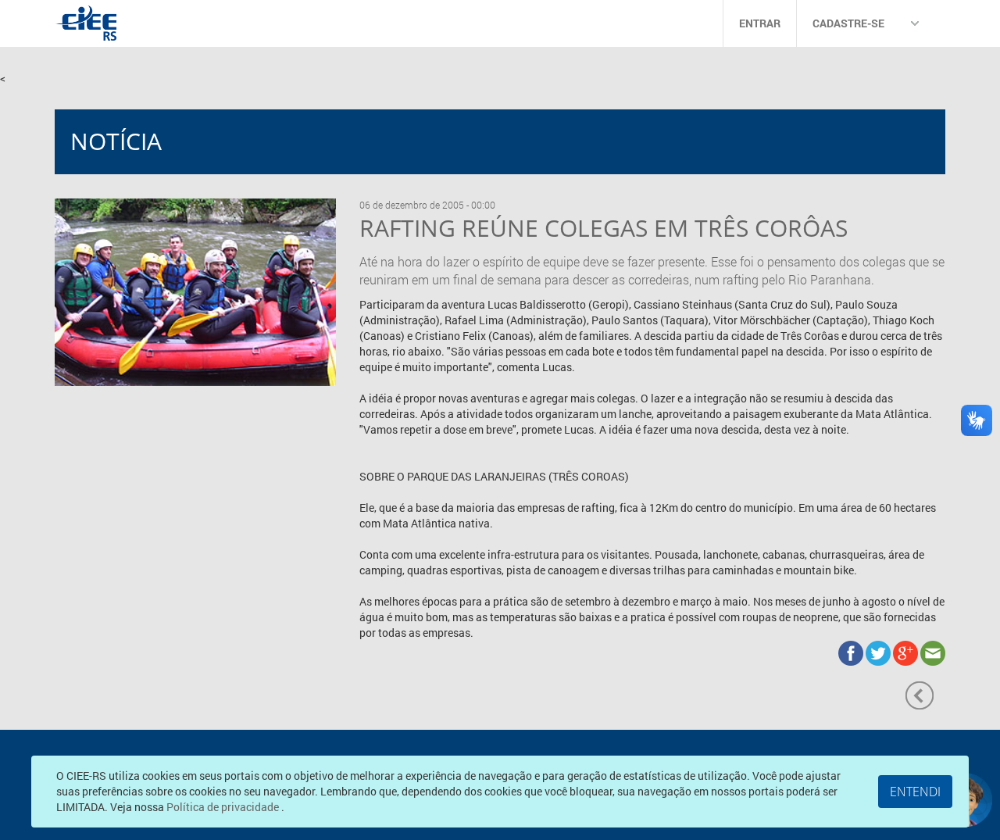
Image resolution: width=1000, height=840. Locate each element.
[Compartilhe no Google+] (906, 651)
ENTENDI (915, 791)
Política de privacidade (223, 806)
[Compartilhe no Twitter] (879, 651)
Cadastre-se (848, 23)
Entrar (759, 23)
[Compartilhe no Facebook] (852, 651)
